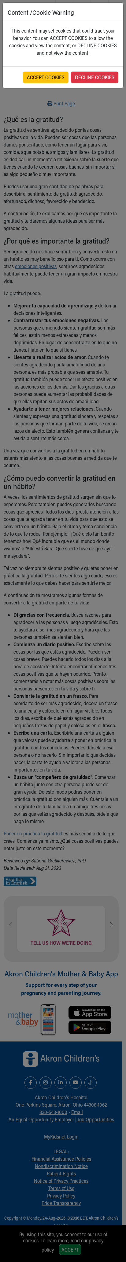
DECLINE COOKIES (94, 77)
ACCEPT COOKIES (46, 77)
